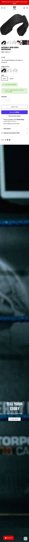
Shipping (12, 60)
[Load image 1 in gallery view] (14, 25)
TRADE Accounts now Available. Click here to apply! (14, 2)
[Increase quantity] (9, 100)
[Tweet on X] (5, 139)
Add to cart (14, 107)
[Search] (5, 8)
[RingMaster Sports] (14, 8)
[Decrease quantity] (2, 100)
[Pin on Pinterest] (9, 139)
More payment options (14, 116)
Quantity (4, 96)
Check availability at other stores (11, 123)
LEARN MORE (14, 419)
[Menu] (2, 8)
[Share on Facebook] (7, 139)
